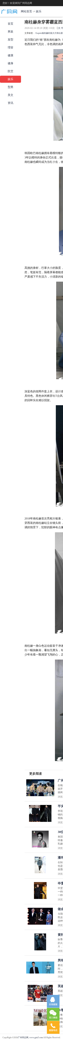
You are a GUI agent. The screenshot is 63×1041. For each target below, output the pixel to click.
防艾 (10, 71)
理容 (10, 47)
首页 (10, 23)
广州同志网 (23, 1037)
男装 (10, 31)
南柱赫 (45, 33)
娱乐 (38, 11)
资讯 (10, 102)
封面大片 (52, 33)
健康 (10, 55)
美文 (10, 94)
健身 (10, 63)
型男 (10, 87)
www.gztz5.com (36, 1037)
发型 (10, 39)
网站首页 (26, 11)
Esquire (39, 33)
